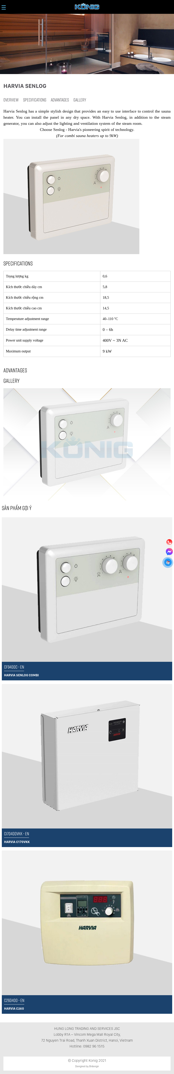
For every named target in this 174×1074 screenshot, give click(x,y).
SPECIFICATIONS (34, 99)
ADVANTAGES (60, 99)
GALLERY (79, 99)
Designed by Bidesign (87, 1066)
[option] (87, 444)
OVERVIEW (11, 99)
